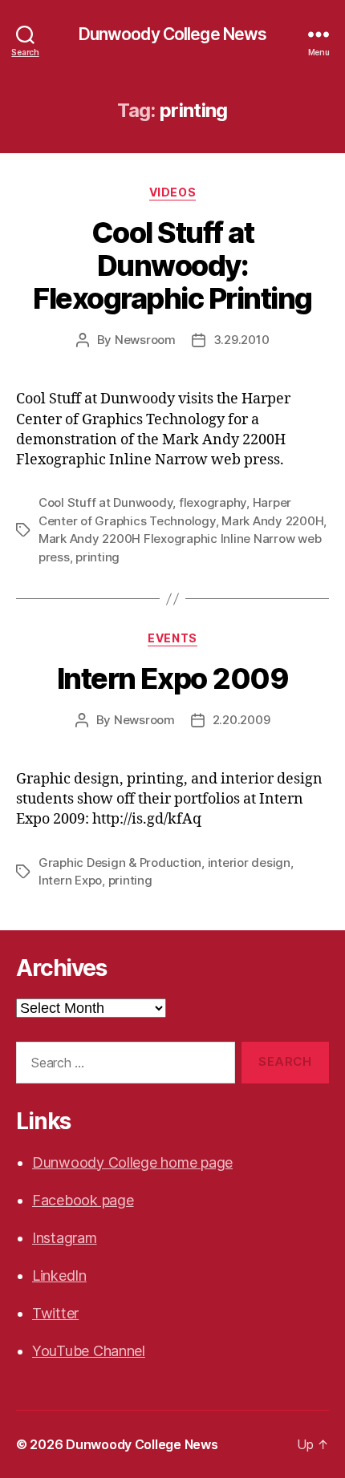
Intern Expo (70, 880)
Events (172, 638)
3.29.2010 (241, 339)
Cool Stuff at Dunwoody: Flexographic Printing (172, 265)
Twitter (55, 1313)
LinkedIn (59, 1275)
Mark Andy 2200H (272, 520)
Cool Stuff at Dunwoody (105, 502)
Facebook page (83, 1200)
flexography (212, 502)
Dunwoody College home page (132, 1162)
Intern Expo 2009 (172, 678)
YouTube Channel (88, 1350)
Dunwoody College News (173, 34)
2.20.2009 (241, 719)
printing (97, 557)
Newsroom (145, 339)
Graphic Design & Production (120, 862)
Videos (172, 192)
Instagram (64, 1237)
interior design (249, 862)
